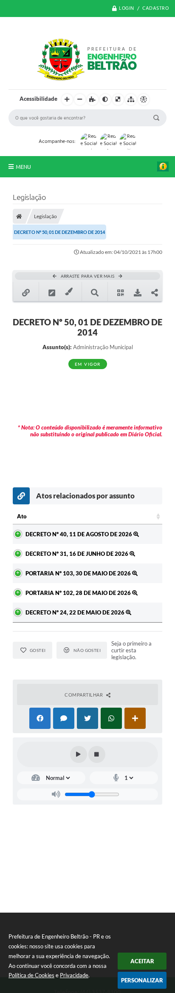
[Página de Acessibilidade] (143, 99)
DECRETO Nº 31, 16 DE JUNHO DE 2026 (77, 553)
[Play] (78, 754)
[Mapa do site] (130, 99)
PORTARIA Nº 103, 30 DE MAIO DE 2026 (78, 573)
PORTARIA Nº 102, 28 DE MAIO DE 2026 (78, 592)
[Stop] (96, 754)
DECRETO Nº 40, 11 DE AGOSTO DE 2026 (79, 534)
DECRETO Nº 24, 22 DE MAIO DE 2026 (75, 612)
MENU (23, 167)
